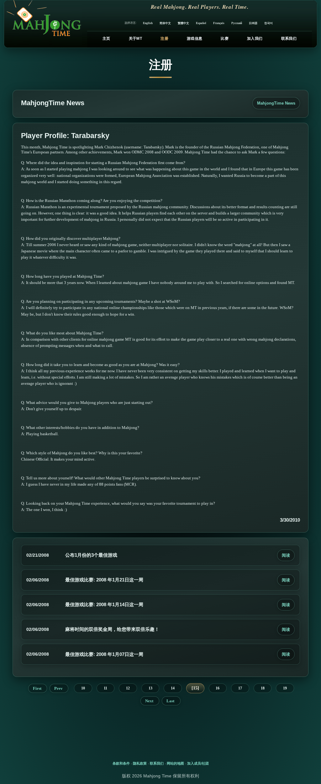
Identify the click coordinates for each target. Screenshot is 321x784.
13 (150, 688)
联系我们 (289, 38)
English (148, 23)
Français (218, 23)
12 (128, 688)
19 (285, 688)
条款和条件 (121, 763)
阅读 (286, 555)
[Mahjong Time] (43, 24)
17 (240, 688)
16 (217, 688)
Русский (236, 23)
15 (195, 688)
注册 (164, 38)
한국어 (268, 23)
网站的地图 (175, 763)
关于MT (135, 38)
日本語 (253, 23)
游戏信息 (194, 38)
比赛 (225, 38)
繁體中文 (183, 23)
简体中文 (165, 23)
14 (173, 688)
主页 (106, 38)
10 (83, 688)
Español (201, 23)
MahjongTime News (276, 103)
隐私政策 (140, 763)
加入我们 (254, 38)
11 (105, 688)
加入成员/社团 (198, 763)
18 (263, 688)
